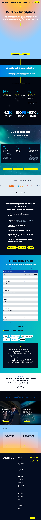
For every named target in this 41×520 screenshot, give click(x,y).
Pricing (19, 499)
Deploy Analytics (26, 54)
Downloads (19, 509)
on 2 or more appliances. (28, 322)
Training (19, 500)
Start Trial (37, 2)
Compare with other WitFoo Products (20, 323)
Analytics (19, 462)
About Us (31, 2)
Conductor (19, 459)
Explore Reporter (5, 420)
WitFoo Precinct (22, 83)
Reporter (19, 460)
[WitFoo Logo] (8, 458)
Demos (19, 495)
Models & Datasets (21, 506)
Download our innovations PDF (30, 169)
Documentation (20, 496)
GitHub (19, 508)
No (37, 518)
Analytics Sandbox (15, 54)
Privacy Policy (24, 518)
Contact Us (30, 247)
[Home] (4, 2)
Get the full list (20, 192)
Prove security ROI (21, 482)
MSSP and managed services (19, 397)
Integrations (20, 497)
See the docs (20, 386)
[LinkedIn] (30, 461)
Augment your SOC (9, 397)
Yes (32, 518)
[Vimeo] (37, 461)
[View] (5, 336)
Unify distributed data (21, 483)
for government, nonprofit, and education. (14, 322)
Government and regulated (30, 397)
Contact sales (20, 326)
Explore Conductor (27, 420)
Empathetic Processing (21, 511)
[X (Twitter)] (35, 461)
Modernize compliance (21, 481)
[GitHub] (33, 461)
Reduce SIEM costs (21, 478)
